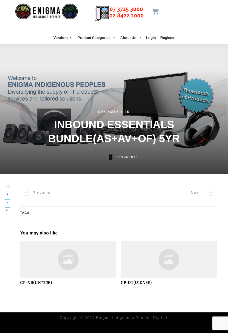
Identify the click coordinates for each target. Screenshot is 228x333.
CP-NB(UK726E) (68, 265)
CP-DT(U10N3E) (169, 265)
